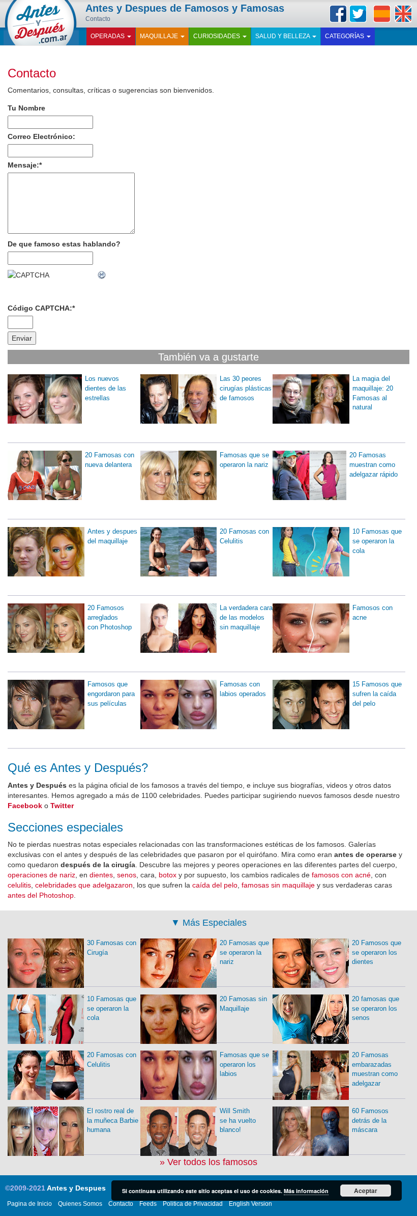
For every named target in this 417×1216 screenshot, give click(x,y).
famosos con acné (341, 875)
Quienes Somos (80, 1203)
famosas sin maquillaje (278, 885)
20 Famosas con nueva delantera (109, 459)
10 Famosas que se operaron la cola (377, 541)
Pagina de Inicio (29, 1203)
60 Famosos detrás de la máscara (370, 1120)
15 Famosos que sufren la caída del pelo (377, 693)
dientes (101, 875)
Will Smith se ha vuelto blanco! (238, 1120)
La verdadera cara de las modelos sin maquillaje (246, 617)
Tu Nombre (26, 108)
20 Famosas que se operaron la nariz (244, 952)
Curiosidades (217, 36)
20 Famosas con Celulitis (244, 536)
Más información (306, 1191)
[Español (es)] (382, 13)
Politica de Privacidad (193, 1203)
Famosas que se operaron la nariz (244, 459)
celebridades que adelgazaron (84, 885)
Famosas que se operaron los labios (244, 1064)
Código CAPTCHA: (41, 308)
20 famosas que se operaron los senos (375, 1008)
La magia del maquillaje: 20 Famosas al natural (372, 393)
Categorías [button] (345, 36)
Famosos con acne (372, 612)
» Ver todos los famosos (208, 1162)
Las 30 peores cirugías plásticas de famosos (246, 388)
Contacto (32, 73)
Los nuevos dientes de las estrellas (105, 388)
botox (167, 875)
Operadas (108, 36)
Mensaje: (25, 165)
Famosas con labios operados (243, 689)
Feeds (148, 1203)
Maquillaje (160, 36)
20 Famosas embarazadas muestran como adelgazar (375, 1069)
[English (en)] (403, 13)
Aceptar (365, 1190)
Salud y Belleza (283, 36)
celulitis (19, 885)
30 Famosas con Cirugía (111, 947)
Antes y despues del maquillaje (112, 536)
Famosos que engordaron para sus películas (111, 693)
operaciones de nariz (41, 875)
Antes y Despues (76, 1188)
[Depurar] (102, 275)
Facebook (338, 13)
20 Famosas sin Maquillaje (243, 1003)
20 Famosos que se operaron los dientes (376, 952)
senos (126, 875)
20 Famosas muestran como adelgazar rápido (373, 464)
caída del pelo (214, 885)
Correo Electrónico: (41, 136)
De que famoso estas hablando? (64, 244)
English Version (250, 1203)
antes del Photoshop (41, 895)
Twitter (358, 13)
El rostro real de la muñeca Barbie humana (112, 1120)
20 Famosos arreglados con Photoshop (109, 617)
